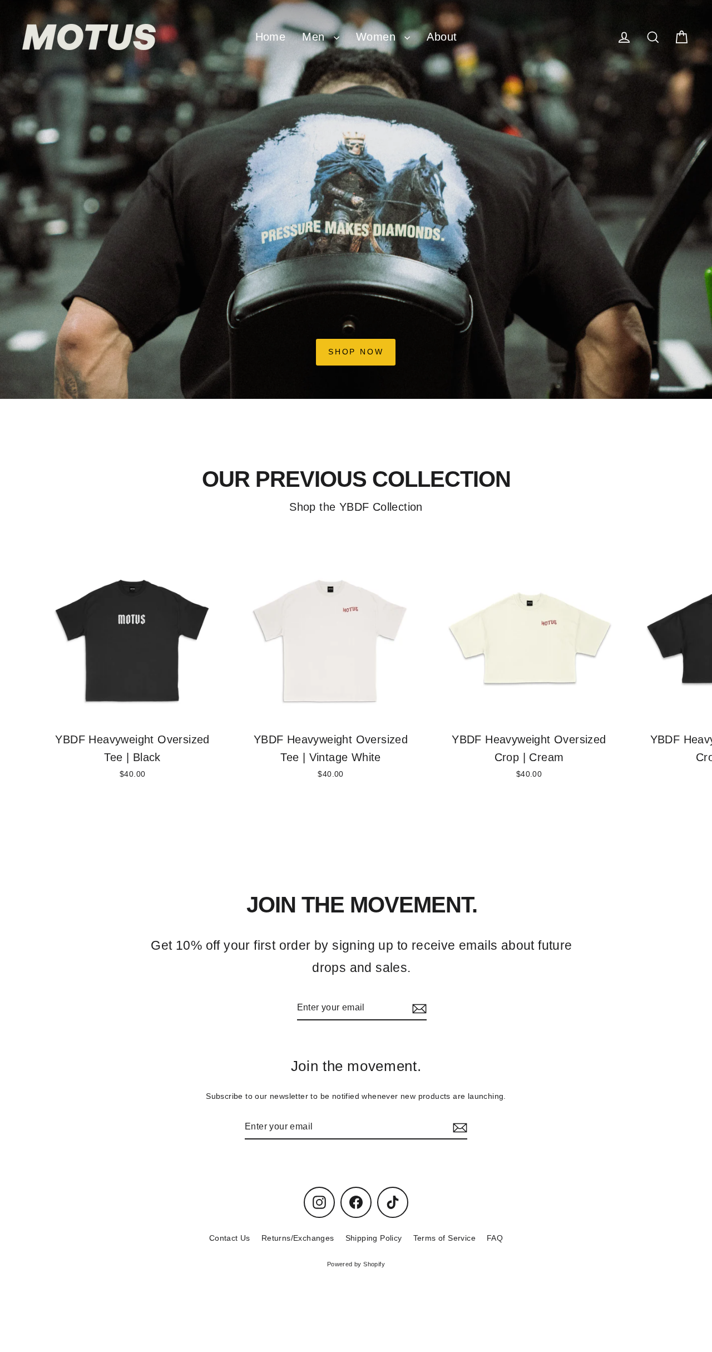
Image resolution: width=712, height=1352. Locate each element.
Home (270, 37)
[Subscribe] (418, 1007)
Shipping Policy (373, 1237)
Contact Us (229, 1237)
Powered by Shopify (356, 1264)
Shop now (355, 351)
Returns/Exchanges (297, 1237)
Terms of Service (444, 1237)
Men (315, 37)
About (442, 37)
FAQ (495, 1237)
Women (377, 37)
